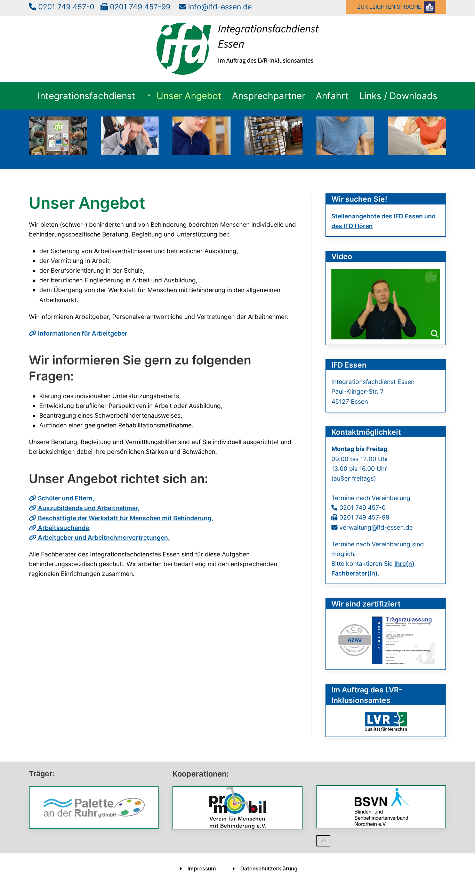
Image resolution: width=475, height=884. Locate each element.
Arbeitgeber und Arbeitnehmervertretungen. (103, 537)
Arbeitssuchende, (64, 527)
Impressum (201, 868)
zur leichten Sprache (390, 6)
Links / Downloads (398, 95)
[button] (323, 840)
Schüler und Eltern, (65, 498)
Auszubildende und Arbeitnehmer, (88, 508)
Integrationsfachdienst (86, 95)
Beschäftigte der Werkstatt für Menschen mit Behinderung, (125, 518)
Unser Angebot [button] (189, 95)
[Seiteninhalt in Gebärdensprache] (385, 304)
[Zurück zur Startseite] (237, 49)
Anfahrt (332, 95)
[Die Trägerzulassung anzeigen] (386, 639)
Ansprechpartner (268, 95)
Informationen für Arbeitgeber (82, 333)
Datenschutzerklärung (269, 868)
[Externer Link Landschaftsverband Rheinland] (385, 721)
